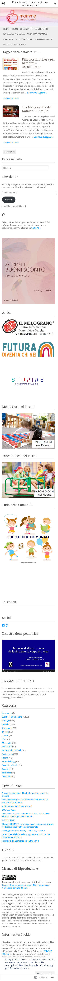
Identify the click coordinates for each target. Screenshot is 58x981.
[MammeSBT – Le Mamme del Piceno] (23, 16)
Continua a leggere (37, 93)
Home (6, 29)
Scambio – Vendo (10, 765)
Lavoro (5, 735)
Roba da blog (8, 761)
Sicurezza (6, 772)
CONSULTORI (8, 820)
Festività (6, 724)
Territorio (6, 776)
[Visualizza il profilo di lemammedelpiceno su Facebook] (3, 625)
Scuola (5, 769)
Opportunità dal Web (12, 750)
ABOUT (14, 29)
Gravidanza (7, 728)
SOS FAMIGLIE (8, 810)
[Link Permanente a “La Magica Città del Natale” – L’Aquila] (12, 118)
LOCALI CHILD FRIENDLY (14, 44)
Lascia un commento (11, 98)
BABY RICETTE (10, 39)
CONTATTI (36, 228)
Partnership (7, 754)
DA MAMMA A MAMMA (14, 34)
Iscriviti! (8, 199)
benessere (7, 713)
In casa (5, 732)
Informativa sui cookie (18, 968)
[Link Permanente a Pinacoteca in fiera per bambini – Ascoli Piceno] (12, 70)
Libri (4, 739)
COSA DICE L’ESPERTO (37, 34)
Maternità (6, 743)
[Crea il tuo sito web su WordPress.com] (29, 3)
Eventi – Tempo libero (12, 717)
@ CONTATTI (26, 29)
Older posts (9, 152)
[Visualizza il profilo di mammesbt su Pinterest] (7, 625)
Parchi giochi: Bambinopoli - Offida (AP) (20, 841)
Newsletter (10, 177)
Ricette (5, 758)
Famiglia (6, 720)
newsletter (7, 746)
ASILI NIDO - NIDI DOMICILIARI (17, 806)
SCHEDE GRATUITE (43, 39)
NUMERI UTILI (41, 29)
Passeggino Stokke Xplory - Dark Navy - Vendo (23, 830)
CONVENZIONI (26, 39)
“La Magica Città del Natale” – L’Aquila (37, 109)
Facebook (9, 602)
